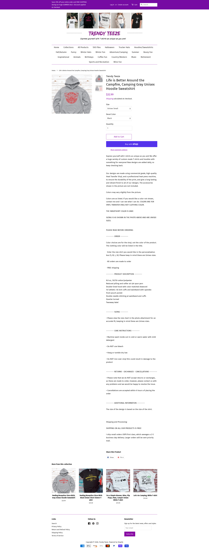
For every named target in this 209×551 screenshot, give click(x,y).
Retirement (146, 57)
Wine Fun (118, 62)
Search (54, 523)
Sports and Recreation (99, 62)
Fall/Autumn (61, 52)
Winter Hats (86, 52)
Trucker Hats (124, 47)
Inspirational (63, 57)
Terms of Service (57, 536)
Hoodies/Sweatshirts (143, 47)
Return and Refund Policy (61, 530)
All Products (83, 47)
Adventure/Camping (118, 52)
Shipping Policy (57, 533)
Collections (68, 47)
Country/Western (119, 57)
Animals (76, 57)
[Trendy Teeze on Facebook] (89, 524)
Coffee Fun (102, 57)
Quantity (109, 124)
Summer (135, 52)
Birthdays (89, 57)
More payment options (119, 150)
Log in (112, 5)
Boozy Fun (148, 52)
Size (107, 104)
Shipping (109, 99)
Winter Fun (100, 52)
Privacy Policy (56, 526)
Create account (123, 5)
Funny (73, 52)
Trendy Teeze (103, 542)
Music (133, 57)
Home (56, 47)
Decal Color (111, 114)
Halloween (109, 47)
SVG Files (97, 47)
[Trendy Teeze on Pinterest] (93, 524)
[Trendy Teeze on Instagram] (97, 524)
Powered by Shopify (116, 542)
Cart (135, 5)
